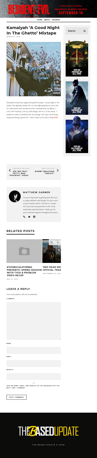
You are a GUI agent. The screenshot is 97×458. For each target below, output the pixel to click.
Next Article (48, 168)
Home (39, 20)
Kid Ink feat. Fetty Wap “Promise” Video (19, 173)
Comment (11, 299)
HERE (55, 117)
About (47, 20)
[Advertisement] (34, 140)
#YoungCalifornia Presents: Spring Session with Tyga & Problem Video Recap (24, 271)
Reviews (56, 20)
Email (9, 356)
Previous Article (21, 168)
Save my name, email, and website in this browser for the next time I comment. (33, 387)
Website (10, 369)
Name (9, 343)
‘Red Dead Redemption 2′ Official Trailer (59, 268)
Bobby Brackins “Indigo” (45, 172)
